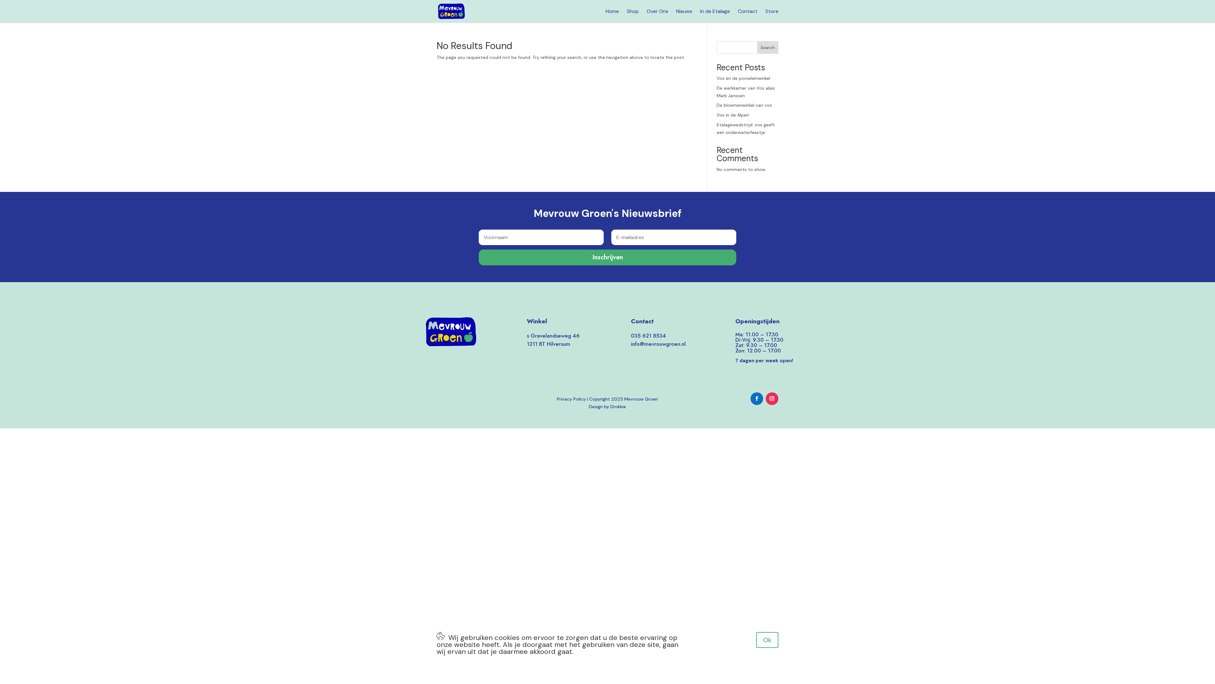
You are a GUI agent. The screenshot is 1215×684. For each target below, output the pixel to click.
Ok (767, 640)
